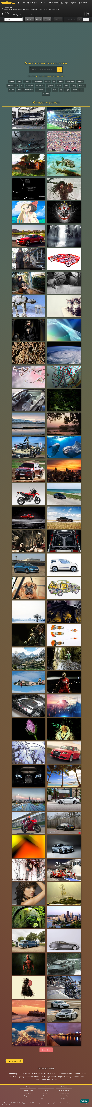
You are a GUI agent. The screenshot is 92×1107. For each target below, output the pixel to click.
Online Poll (46, 1093)
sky (61, 90)
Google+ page (28, 1096)
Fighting (50, 85)
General (29, 19)
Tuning (73, 85)
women (46, 94)
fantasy (26, 81)
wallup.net (5, 1103)
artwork (10, 85)
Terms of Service (64, 1093)
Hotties (57, 19)
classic (61, 81)
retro (55, 90)
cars (19, 81)
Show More (46, 1050)
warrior (80, 81)
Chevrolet (40, 90)
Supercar (29, 85)
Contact (4, 1105)
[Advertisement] (46, 43)
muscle (11, 90)
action (47, 81)
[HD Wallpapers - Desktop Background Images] (8, 3)
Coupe (58, 85)
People (47, 19)
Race (66, 85)
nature (11, 81)
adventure (40, 85)
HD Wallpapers (46, 1099)
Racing (81, 85)
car (82, 90)
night (67, 90)
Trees (19, 90)
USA (48, 90)
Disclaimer (64, 1099)
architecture (29, 90)
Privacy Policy (64, 1096)
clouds (75, 90)
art (54, 81)
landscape (70, 81)
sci (22, 85)
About (46, 1090)
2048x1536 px (37, 81)
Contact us (46, 1096)
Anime (38, 19)
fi (17, 85)
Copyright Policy (64, 1090)
